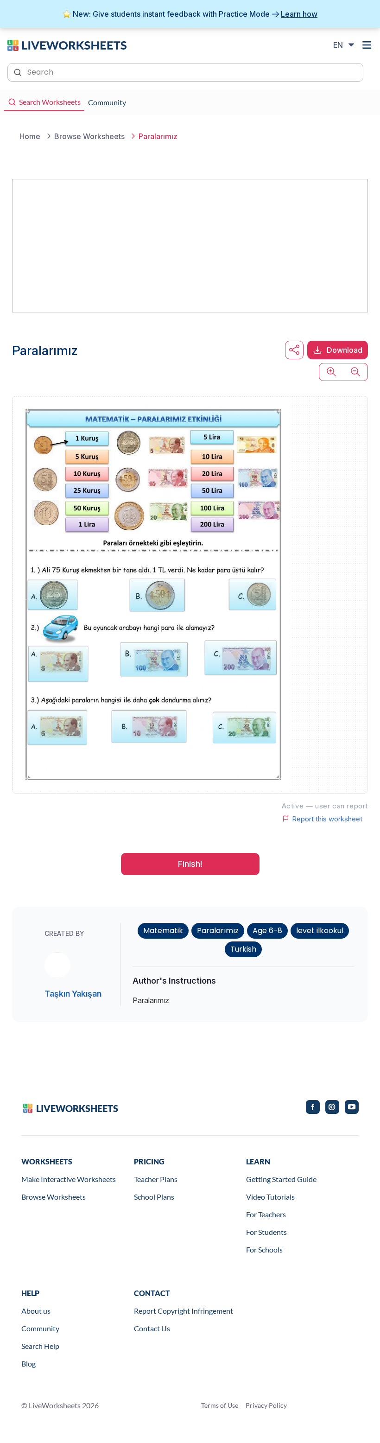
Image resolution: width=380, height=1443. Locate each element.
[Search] (18, 71)
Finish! (190, 864)
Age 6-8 (267, 930)
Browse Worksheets (53, 1196)
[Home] (67, 44)
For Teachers (266, 1214)
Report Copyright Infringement (183, 1310)
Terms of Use (219, 1405)
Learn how (299, 14)
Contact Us (152, 1328)
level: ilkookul (319, 930)
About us (36, 1310)
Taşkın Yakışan (72, 993)
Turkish (243, 949)
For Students (266, 1231)
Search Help (40, 1345)
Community (40, 1328)
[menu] (367, 45)
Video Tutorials (270, 1196)
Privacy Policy (266, 1405)
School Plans (154, 1196)
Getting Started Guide (281, 1179)
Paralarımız (218, 930)
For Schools (264, 1249)
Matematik (163, 930)
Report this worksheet (327, 818)
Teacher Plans (155, 1179)
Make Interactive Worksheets (68, 1179)
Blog (28, 1363)
